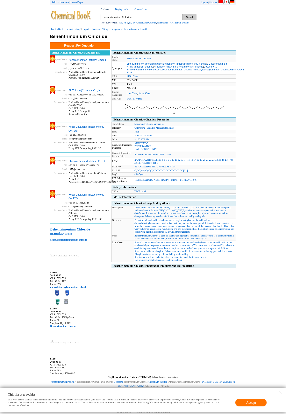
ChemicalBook (56, 29)
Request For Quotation (79, 45)
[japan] (226, 2)
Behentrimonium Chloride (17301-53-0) (152, 154)
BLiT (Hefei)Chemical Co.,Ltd (84, 90)
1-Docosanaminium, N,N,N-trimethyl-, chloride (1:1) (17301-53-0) (165, 179)
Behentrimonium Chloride (136, 29)
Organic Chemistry (91, 29)
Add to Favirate (60, 2)
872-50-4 (133, 22)
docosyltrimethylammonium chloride (68, 239)
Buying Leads (121, 9)
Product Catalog (73, 29)
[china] (220, 2)
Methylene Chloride (147, 22)
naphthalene (162, 22)
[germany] (232, 2)
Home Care (144, 93)
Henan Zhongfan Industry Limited (87, 59)
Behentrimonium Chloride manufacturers (70, 231)
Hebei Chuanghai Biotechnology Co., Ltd (86, 128)
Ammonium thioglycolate (63, 381)
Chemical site (140, 9)
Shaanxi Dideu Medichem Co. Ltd (87, 161)
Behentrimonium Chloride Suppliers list (76, 52)
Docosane (118, 381)
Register (213, 2)
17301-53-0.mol (134, 98)
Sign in (204, 2)
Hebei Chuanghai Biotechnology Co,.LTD (86, 196)
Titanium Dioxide (181, 22)
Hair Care (132, 93)
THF (170, 22)
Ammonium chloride (158, 381)
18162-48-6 (122, 22)
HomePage (76, 2)
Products (105, 9)
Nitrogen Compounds (112, 29)
